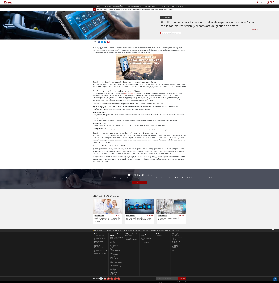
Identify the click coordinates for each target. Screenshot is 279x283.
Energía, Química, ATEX (115, 244)
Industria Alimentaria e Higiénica (115, 251)
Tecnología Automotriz (176, 33)
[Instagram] (115, 279)
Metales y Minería (114, 271)
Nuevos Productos (176, 235)
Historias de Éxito (114, 274)
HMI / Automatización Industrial (114, 246)
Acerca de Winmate (129, 235)
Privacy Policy (103, 281)
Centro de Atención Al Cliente (146, 239)
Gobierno (112, 268)
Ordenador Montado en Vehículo (99, 242)
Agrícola (111, 248)
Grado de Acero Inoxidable (100, 253)
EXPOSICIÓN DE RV (176, 245)
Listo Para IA (112, 242)
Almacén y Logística (114, 258)
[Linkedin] (105, 279)
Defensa (111, 260)
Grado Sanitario (97, 245)
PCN (173, 238)
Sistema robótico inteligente (116, 262)
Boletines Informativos (177, 237)
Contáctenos (165, 6)
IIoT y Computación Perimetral (114, 256)
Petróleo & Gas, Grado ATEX (100, 250)
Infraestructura (113, 261)
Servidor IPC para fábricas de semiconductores (116, 238)
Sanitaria (111, 264)
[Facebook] (108, 279)
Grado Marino (97, 246)
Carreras (127, 241)
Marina (111, 253)
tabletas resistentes (129, 93)
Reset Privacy (111, 281)
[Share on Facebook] (99, 41)
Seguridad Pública (114, 254)
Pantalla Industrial (98, 237)
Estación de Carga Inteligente (114, 273)
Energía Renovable (114, 265)
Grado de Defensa (98, 239)
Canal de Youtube (176, 243)
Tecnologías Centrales (177, 249)
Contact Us (95, 281)
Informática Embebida (99, 243)
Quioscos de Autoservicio (115, 266)
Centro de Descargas (145, 237)
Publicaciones (175, 239)
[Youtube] (119, 279)
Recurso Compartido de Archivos (146, 244)
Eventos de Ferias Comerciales (176, 242)
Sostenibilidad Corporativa (131, 239)
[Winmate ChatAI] (275, 279)
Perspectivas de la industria (166, 33)
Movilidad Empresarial (99, 235)
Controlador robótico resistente (114, 240)
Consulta (139, 183)
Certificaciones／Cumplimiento (175, 247)
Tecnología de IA (98, 251)
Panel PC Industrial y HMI (99, 238)
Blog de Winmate (101, 9)
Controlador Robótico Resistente (99, 248)
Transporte (112, 249)
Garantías (143, 235)
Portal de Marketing (145, 242)
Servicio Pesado (113, 269)
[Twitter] (112, 278)
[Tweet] (102, 41)
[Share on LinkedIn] (105, 41)
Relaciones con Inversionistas (128, 237)
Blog (173, 250)
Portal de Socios (144, 241)
